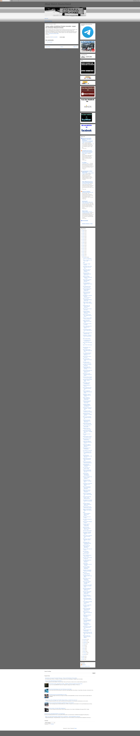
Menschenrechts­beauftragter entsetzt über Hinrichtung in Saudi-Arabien (60, 689)
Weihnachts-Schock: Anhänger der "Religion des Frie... (87, 414)
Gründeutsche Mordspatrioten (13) (87, 192)
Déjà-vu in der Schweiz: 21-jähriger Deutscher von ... (87, 417)
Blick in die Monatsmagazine (86, 573)
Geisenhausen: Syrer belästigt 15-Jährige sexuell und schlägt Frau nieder (87, 142)
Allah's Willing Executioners (87, 181)
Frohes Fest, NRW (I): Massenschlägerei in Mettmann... (87, 445)
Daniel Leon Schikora (86, 191)
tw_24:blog (84, 162)
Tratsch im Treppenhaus (87, 258)
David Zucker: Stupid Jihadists (86, 264)
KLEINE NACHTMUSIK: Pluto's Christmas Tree (87, 424)
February (85, 652)
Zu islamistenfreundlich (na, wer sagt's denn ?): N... (87, 330)
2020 (83, 239)
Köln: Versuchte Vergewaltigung (86, 552)
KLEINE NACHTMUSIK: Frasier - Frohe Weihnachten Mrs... (87, 497)
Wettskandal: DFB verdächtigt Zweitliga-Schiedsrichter (87, 543)
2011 (83, 252)
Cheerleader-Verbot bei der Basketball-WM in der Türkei (58, 694)
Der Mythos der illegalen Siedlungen (87, 365)
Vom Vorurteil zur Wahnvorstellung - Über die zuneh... (87, 456)
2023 (83, 234)
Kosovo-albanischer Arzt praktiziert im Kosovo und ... (87, 388)
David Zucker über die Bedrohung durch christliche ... (87, 270)
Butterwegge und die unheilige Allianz (86, 383)
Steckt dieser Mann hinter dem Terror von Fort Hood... (87, 267)
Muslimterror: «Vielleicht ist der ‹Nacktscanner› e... (87, 336)
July (84, 645)
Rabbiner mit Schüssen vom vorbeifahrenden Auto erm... (87, 471)
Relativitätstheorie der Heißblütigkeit (87, 448)
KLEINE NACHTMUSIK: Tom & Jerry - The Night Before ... (87, 431)
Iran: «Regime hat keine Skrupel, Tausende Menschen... (87, 354)
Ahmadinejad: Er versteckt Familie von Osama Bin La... (87, 501)
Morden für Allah (86, 553)
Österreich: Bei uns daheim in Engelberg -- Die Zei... (87, 596)
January (84, 654)
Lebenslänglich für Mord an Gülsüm (87, 324)
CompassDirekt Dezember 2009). (53, 33)
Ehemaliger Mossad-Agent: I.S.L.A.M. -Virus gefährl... (87, 575)
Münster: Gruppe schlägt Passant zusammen (87, 318)
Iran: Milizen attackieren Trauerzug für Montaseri (87, 561)
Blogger (75, 728)
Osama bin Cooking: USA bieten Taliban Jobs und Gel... (87, 633)
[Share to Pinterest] (64, 37)
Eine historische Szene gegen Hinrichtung (87, 287)
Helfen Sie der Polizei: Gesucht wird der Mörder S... (87, 293)
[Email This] (60, 37)
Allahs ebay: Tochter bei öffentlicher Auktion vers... (87, 539)
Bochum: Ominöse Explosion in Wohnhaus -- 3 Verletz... (87, 277)
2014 (83, 248)
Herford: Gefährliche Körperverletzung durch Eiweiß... (87, 391)
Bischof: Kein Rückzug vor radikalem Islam (87, 333)
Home (62, 46)
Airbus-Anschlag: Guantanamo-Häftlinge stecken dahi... (87, 299)
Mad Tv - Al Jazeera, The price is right (87, 260)
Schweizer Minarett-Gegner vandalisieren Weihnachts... (87, 504)
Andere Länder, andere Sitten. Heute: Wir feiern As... (87, 303)
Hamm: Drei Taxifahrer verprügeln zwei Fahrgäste (87, 582)
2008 (83, 656)
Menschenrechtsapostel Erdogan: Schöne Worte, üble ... (87, 589)
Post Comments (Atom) (63, 49)
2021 (83, 237)
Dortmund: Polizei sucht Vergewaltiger (87, 630)
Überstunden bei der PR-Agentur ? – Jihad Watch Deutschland (86, 139)
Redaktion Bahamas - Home (87, 223)
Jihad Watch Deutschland (58, 4)
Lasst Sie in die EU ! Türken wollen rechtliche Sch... (86, 525)
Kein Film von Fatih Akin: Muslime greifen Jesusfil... (87, 606)
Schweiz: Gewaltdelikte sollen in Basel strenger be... (87, 494)
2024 (83, 233)
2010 (83, 254)
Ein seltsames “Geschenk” (87, 450)
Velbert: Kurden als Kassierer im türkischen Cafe (87, 612)
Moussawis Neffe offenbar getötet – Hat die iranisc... (87, 380)
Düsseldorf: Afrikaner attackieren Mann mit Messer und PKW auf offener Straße (87, 152)
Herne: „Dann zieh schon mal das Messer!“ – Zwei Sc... (87, 327)
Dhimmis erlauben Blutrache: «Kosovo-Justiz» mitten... (87, 528)
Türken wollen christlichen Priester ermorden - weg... (87, 536)
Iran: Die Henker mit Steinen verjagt (86, 468)
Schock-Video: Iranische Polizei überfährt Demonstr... (87, 280)
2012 (83, 251)
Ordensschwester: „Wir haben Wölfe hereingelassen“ (57, 708)
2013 (83, 249)
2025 (83, 231)
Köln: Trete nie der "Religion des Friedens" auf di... (87, 359)
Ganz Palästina (85, 618)
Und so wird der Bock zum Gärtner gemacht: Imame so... (87, 371)
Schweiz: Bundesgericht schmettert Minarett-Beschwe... (87, 620)
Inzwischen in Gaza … (86, 163)
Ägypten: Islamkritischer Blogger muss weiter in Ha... (87, 510)
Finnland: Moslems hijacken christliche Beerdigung (86, 312)
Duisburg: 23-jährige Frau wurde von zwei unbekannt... (87, 477)
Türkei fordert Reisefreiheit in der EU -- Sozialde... (87, 564)
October (84, 640)
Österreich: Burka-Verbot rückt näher (87, 309)
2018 (83, 242)
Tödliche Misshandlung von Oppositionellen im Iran (87, 599)
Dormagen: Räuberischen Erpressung (87, 558)
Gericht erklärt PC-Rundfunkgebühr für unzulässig (87, 465)
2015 (83, 246)
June (84, 646)
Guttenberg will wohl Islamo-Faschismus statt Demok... (87, 421)
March (84, 651)
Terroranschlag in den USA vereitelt (87, 426)
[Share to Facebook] (63, 37)
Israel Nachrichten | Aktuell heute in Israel (87, 171)
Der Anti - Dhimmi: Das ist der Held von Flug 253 (87, 377)
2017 (83, 243)
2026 (83, 230)
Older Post (75, 46)
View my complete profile (85, 666)
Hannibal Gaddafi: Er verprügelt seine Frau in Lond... (87, 284)
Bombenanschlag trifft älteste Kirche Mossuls (87, 462)
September (85, 642)
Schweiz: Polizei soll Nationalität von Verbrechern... (86, 546)
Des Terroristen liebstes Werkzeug (87, 357)
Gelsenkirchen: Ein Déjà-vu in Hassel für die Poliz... (87, 627)
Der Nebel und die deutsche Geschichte (87, 362)
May (84, 648)
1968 (84, 262)
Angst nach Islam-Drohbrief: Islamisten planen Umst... (87, 274)
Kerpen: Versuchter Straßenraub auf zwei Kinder (87, 321)
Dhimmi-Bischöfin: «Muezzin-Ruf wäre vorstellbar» (87, 624)
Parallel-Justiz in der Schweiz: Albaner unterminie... (86, 306)
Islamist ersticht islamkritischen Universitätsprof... (86, 474)
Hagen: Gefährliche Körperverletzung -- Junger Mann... (87, 398)
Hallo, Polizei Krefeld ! (87, 338)
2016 (83, 245)
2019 (83, 240)
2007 (83, 657)
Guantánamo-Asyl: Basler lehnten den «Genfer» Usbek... (87, 586)
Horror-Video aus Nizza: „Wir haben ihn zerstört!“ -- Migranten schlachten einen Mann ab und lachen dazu (65, 683)
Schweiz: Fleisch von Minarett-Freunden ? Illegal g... (87, 636)
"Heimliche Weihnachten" (87, 530)
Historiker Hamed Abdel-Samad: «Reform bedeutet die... (87, 592)
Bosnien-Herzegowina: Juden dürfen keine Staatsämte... (87, 487)
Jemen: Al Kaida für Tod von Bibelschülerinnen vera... (87, 452)
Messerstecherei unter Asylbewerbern (87, 439)
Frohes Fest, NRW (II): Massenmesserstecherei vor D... (87, 442)
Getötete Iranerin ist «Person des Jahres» (87, 429)
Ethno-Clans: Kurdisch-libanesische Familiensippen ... (87, 579)
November (85, 639)
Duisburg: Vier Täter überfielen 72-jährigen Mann (87, 481)
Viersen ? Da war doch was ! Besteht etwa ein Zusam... (87, 315)
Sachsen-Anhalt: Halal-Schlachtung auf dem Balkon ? (53, 680)
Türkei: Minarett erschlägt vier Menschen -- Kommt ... (87, 602)
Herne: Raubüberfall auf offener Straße (87, 556)
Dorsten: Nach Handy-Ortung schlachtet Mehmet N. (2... (87, 609)
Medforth (84, 664)
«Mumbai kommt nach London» (87, 517)
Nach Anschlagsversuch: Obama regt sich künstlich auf (87, 289)
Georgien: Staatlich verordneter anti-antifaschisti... (86, 567)
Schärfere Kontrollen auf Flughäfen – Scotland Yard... (87, 408)
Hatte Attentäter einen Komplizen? (87, 348)
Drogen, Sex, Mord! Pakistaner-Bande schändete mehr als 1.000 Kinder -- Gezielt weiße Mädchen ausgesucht (62, 716)
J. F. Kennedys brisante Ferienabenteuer (87, 340)
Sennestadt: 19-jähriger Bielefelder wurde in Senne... (87, 533)
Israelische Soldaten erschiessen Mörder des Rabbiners (87, 405)
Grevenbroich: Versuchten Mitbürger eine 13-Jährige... (87, 484)
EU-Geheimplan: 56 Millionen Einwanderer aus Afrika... (87, 367)
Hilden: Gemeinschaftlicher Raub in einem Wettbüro (86, 514)
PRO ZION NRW (85, 220)
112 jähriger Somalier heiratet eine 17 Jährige (87, 411)
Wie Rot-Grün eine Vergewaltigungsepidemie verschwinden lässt (55, 713)
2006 (83, 659)
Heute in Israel (85, 210)
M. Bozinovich (85, 201)
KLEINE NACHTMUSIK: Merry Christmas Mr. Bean (87, 459)
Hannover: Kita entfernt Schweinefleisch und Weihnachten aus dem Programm (61, 702)
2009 (83, 255)
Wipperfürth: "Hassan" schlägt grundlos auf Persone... (87, 395)
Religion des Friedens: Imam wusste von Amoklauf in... (87, 491)
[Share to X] (62, 37)
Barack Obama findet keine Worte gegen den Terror (87, 350)
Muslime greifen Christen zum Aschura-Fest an (87, 437)
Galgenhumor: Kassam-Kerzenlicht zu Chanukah (87, 616)
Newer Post (48, 46)
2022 (83, 236)
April (84, 649)
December (85, 257)
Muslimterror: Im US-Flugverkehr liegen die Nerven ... (87, 374)
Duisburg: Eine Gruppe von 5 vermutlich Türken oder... (87, 401)
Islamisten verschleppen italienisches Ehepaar (87, 570)
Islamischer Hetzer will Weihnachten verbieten (87, 507)
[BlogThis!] (61, 37)
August (84, 643)
